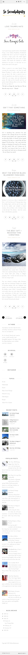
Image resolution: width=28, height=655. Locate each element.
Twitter (5, 356)
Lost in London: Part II (13, 562)
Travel (14, 228)
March (6, 621)
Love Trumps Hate (14, 26)
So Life (14, 24)
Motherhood (5, 384)
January (7, 628)
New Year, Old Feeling (15, 448)
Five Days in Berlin (14, 434)
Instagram (11, 356)
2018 (5, 616)
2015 (5, 630)
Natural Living (6, 393)
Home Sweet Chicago (7, 390)
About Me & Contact (7, 402)
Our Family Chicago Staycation (14, 414)
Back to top (21, 653)
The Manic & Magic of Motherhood (15, 442)
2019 (5, 613)
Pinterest (5, 362)
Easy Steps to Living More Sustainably (14, 429)
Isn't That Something (14, 108)
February (7, 625)
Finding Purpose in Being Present (14, 420)
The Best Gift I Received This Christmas (14, 233)
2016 (5, 618)
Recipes (14, 170)
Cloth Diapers (5, 396)
